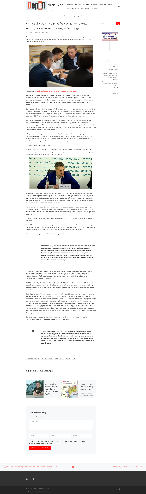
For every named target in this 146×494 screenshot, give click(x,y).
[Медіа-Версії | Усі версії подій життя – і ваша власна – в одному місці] (36, 5)
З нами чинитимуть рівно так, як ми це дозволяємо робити (87, 386)
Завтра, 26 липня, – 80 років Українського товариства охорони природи (110, 75)
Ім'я (32, 436)
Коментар (34, 421)
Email (54, 436)
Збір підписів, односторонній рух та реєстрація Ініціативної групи (110, 83)
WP (32, 491)
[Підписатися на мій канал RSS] (116, 489)
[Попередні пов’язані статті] (90, 376)
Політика (33, 16)
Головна (28, 16)
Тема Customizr (44, 491)
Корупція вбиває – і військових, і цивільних (109, 91)
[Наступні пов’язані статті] (94, 376)
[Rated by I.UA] (30, 479)
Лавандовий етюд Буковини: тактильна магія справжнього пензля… (110, 62)
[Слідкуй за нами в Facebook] (119, 489)
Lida (31, 32)
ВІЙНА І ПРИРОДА (113, 69)
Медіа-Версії (34, 488)
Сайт (75, 436)
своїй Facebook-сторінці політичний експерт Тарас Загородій (57, 91)
